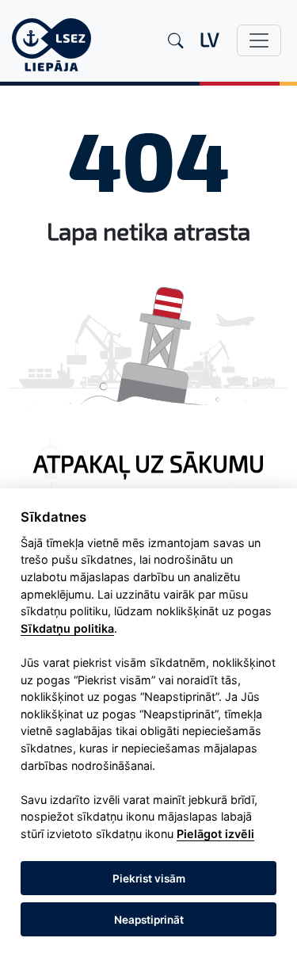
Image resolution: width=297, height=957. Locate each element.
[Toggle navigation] (259, 40)
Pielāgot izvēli (215, 833)
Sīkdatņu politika (67, 628)
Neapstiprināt (149, 919)
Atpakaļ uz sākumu (149, 463)
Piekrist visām (148, 878)
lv (209, 39)
